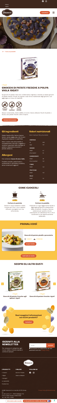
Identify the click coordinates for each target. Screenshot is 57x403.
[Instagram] (46, 1)
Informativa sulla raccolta (14, 401)
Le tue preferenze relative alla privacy (35, 401)
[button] (2, 284)
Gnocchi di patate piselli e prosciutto (38, 235)
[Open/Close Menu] (53, 12)
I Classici (4, 372)
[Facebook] (43, 1)
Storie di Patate (20, 372)
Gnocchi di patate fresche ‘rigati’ (15, 296)
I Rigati (4, 375)
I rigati (14, 294)
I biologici (4, 378)
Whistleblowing (51, 390)
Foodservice (5, 384)
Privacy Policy (45, 350)
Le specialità (5, 381)
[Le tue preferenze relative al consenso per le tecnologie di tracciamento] (54, 400)
